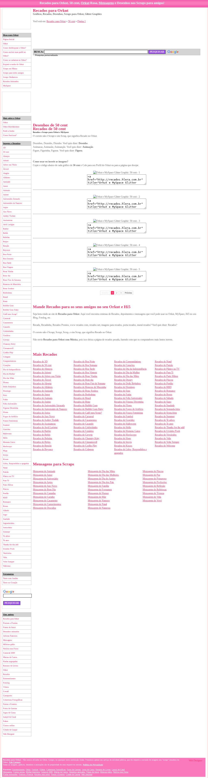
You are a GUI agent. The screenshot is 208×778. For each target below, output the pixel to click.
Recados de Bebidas (42, 438)
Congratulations (9, 361)
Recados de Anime (42, 401)
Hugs (5, 451)
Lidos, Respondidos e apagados (16, 463)
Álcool (6, 169)
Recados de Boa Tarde (84, 368)
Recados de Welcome (165, 445)
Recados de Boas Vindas (85, 376)
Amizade (6, 182)
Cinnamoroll (8, 348)
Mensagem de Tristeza (153, 493)
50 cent (6, 152)
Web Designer (8, 734)
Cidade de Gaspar (10, 730)
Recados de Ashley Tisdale (46, 420)
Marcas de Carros (10, 657)
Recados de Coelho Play (85, 445)
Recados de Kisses (123, 445)
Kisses (5, 459)
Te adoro (6, 536)
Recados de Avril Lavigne (45, 427)
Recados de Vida (163, 438)
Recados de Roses (163, 394)
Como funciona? (9, 135)
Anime (6, 194)
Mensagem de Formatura (100, 489)
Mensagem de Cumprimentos (47, 504)
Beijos (5, 241)
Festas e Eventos (10, 704)
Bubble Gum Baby (10, 310)
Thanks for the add (10, 544)
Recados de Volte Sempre (167, 442)
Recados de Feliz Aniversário (128, 398)
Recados (6, 674)
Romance (7, 502)
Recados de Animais (42, 398)
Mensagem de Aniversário (45, 478)
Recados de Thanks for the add (169, 427)
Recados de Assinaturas (44, 423)
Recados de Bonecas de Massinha (90, 387)
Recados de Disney (123, 379)
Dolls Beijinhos (9, 387)
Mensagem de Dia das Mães (101, 471)
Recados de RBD (163, 387)
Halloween (7, 433)
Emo (5, 395)
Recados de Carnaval (84, 416)
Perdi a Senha (8, 131)
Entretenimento (9, 678)
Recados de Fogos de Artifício (128, 409)
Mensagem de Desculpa (44, 507)
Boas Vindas (8, 271)
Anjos (5, 207)
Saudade (6, 519)
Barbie (5, 229)
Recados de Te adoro (165, 420)
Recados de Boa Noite (84, 361)
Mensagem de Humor (98, 493)
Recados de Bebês (41, 434)
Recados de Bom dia (83, 379)
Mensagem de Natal (97, 504)
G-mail (6, 691)
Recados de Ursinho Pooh (167, 431)
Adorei (6, 160)
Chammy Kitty (9, 344)
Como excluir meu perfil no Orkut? (14, 54)
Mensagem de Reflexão (154, 486)
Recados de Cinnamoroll (85, 442)
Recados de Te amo (164, 423)
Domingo (7, 391)
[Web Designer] (195, 761)
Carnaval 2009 (9, 653)
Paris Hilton (8, 485)
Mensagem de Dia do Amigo (101, 478)
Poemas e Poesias (10, 623)
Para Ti (6, 480)
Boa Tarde (7, 263)
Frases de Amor (9, 627)
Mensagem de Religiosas (155, 489)
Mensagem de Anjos (43, 482)
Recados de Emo (122, 390)
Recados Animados (10, 81)
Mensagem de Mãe (97, 496)
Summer (6, 532)
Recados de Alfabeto (43, 387)
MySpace (7, 86)
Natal (5, 468)
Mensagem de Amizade (44, 471)
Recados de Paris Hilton (166, 376)
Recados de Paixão (164, 365)
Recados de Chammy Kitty (86, 438)
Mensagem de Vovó (152, 500)
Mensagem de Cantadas (44, 493)
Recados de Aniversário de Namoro (50, 409)
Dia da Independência (11, 369)
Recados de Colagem (84, 449)
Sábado (6, 510)
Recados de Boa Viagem (85, 372)
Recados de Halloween (125, 423)
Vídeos (6, 687)
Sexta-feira (7, 527)
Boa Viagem (8, 267)
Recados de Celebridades (86, 427)
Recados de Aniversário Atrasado (49, 405)
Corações (6, 365)
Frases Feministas (10, 421)
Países (5, 721)
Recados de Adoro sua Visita (47, 376)
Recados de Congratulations (127, 361)
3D (4, 148)
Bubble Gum (8, 305)
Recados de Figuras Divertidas (129, 401)
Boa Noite (7, 254)
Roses (5, 506)
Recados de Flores (123, 405)
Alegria (6, 173)
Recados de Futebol (123, 416)
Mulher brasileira (33, 772)
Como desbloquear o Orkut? (14, 48)
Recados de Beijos (42, 442)
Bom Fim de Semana (12, 280)
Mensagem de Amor (42, 475)
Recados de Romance (165, 390)
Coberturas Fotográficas (12, 700)
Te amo (6, 540)
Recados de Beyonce (43, 449)
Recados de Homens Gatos (127, 431)
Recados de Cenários (84, 431)
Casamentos (8, 323)
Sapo (5, 515)
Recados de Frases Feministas (128, 412)
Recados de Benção (42, 445)
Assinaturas (7, 220)
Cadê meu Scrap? (10, 314)
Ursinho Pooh (8, 549)
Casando (6, 327)
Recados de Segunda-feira (167, 409)
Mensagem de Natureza (99, 507)
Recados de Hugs (122, 438)
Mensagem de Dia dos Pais (101, 482)
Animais (6, 190)
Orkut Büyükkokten (11, 127)
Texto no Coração (10, 582)
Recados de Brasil (82, 398)
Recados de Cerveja (83, 434)
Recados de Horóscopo (125, 434)
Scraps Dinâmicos (10, 77)
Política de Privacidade (93, 765)
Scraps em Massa (10, 68)
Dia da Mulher (9, 374)
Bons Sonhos (8, 288)
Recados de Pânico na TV (167, 368)
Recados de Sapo (163, 401)
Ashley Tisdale (9, 216)
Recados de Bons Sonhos (86, 390)
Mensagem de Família (98, 486)
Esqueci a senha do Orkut (13, 64)
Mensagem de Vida (152, 496)
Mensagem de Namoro (99, 500)
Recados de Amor (41, 394)
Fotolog (6, 683)
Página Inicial (8, 39)
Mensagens (106, 3)
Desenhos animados (11, 631)
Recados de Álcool (42, 379)
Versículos (7, 553)
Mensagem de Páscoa (153, 471)
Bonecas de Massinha (12, 284)
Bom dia (6, 276)
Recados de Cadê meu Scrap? (88, 412)
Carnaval (6, 318)
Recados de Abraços (42, 368)
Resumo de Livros (10, 666)
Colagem (6, 357)
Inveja (5, 455)
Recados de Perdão (164, 383)
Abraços (6, 156)
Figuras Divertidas (10, 408)
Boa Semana (8, 259)
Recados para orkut (42, 774)
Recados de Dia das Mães (126, 376)
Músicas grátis (9, 644)
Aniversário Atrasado (11, 199)
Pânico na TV (8, 476)
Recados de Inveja (123, 442)
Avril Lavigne (8, 224)
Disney (6, 382)
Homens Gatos (9, 442)
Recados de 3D (40, 361)
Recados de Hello (122, 427)
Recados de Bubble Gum (86, 405)
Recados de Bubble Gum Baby (88, 409)
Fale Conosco (15, 762)
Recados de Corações (124, 365)
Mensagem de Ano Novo (45, 486)
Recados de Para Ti (164, 372)
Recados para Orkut (11, 619)
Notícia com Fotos (10, 649)
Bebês (5, 233)
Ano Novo (7, 212)
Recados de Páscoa (164, 379)
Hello (5, 438)
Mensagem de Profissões (155, 482)
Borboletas (7, 293)
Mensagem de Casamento (45, 500)
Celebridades (8, 331)
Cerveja (6, 340)
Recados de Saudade (164, 405)
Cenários (6, 335)
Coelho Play (8, 352)
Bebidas (6, 237)
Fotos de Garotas (10, 708)
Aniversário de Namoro (12, 203)
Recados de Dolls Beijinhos (127, 383)
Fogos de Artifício (10, 416)
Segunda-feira (8, 523)
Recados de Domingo (124, 387)
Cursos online (8, 725)
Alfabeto (6, 177)
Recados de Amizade (43, 390)
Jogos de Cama (9, 713)
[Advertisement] (16, 19)
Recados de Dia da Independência (130, 368)
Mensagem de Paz (151, 475)
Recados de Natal (163, 361)
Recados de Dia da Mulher (127, 372)
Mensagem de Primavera (154, 478)
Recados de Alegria (42, 383)
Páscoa (6, 489)
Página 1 (81, 21)
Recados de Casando (83, 423)
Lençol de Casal (9, 717)
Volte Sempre (8, 562)
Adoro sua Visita (10, 165)
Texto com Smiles (10, 578)
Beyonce (6, 250)
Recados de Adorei (42, 372)
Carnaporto (7, 695)
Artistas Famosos (10, 636)
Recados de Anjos (41, 412)
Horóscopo (7, 446)
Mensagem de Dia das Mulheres (103, 475)
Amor (5, 186)
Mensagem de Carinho (44, 496)
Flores (5, 412)
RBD (5, 498)
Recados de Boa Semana (85, 365)
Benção (6, 246)
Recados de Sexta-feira (166, 412)
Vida (5, 557)
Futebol (6, 425)
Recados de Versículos (166, 434)
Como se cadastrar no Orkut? (15, 60)
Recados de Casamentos (85, 420)
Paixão (6, 472)
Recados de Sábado (164, 398)
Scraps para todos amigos (13, 73)
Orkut (85, 3)
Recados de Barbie (42, 431)
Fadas (5, 399)
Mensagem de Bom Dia (44, 489)
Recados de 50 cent (42, 365)
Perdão (6, 493)
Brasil (5, 297)
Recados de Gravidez (124, 420)
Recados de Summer (164, 416)
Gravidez (6, 429)
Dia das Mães (8, 378)
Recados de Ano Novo (44, 416)
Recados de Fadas (122, 394)
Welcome (6, 566)
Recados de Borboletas (84, 394)
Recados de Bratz (82, 401)
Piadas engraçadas (10, 661)
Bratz (5, 301)
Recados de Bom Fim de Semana (89, 383)
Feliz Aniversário (10, 404)
